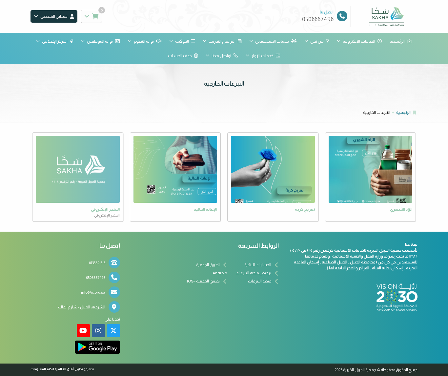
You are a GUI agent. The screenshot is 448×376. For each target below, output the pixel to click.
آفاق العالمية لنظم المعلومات (52, 369)
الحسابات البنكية (257, 264)
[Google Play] (97, 347)
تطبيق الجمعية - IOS (203, 281)
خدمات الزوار (263, 55)
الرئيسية (397, 41)
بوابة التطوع (144, 41)
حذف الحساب (180, 55)
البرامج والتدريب (222, 41)
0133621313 (97, 263)
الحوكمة (182, 41)
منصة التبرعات (259, 281)
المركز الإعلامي (55, 41)
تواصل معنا (221, 55)
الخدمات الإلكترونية (359, 41)
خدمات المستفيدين (272, 41)
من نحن (317, 41)
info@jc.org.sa (93, 292)
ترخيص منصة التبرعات (253, 273)
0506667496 (95, 277)
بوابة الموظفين (100, 41)
